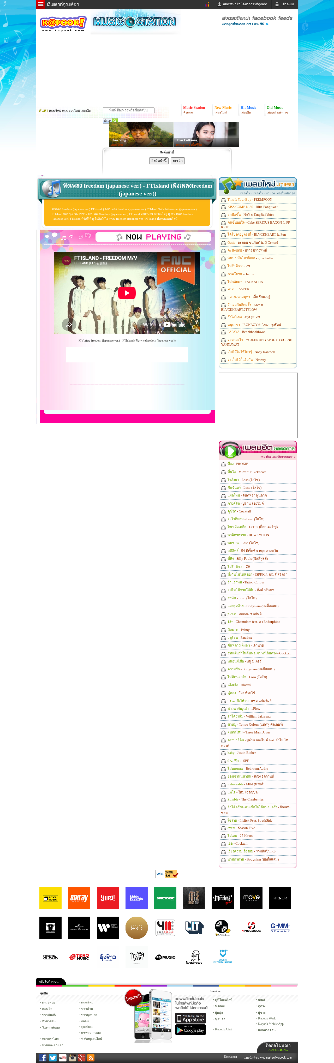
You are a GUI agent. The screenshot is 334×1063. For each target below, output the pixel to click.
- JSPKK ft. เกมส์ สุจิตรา (257, 574)
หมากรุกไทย (258, 986)
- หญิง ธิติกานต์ (250, 776)
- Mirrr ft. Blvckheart (246, 472)
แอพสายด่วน (267, 1030)
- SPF (238, 761)
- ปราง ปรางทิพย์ (247, 250)
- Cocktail (239, 511)
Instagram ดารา (180, 986)
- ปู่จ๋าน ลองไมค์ (245, 503)
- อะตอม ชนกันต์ (244, 614)
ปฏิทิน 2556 (101, 986)
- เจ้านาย (245, 645)
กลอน (206, 986)
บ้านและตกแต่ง (52, 1045)
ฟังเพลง (220, 1006)
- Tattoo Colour (245, 582)
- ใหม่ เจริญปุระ (243, 792)
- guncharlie (250, 258)
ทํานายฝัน (49, 1021)
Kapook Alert (223, 1029)
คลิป (49, 986)
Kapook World (267, 1018)
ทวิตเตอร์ (154, 986)
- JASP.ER (238, 289)
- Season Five (241, 828)
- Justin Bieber (241, 753)
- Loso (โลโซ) (243, 480)
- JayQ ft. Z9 (243, 317)
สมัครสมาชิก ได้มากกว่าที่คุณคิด (245, 4)
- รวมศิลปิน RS (251, 851)
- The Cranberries (245, 799)
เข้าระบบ (288, 4)
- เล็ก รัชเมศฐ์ (248, 297)
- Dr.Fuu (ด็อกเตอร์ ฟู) (252, 527)
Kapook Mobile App (271, 1024)
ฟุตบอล (220, 1019)
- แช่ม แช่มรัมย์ (249, 701)
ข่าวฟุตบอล (89, 1015)
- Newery (246, 360)
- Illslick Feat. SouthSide (249, 820)
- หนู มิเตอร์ (244, 661)
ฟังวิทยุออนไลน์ (91, 1039)
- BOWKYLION (248, 535)
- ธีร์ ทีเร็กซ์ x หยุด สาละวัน (252, 551)
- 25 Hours (240, 836)
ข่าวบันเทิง (49, 1015)
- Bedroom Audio (247, 769)
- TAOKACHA (245, 282)
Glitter (284, 986)
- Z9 (238, 266)
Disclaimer (230, 1057)
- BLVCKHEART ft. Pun (256, 234)
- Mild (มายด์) (245, 784)
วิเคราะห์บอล (51, 1027)
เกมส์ (261, 999)
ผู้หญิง (219, 1012)
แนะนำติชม (252, 1058)
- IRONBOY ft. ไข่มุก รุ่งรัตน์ (254, 325)
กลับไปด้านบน (48, 981)
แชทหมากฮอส (232, 986)
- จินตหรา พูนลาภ (247, 495)
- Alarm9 (239, 685)
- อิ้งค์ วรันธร (250, 590)
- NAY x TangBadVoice (250, 215)
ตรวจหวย (48, 1002)
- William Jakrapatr (249, 716)
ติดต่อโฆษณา (278, 1047)
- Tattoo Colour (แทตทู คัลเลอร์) (255, 724)
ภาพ (75, 986)
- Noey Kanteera (251, 352)
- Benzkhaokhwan (246, 332)
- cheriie (240, 274)
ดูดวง (262, 1006)
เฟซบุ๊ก (128, 986)
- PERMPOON (249, 199)
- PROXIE (237, 464)
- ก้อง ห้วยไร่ (241, 693)
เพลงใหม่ (87, 1002)
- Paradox (239, 638)
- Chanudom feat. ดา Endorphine (253, 622)
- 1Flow (243, 708)
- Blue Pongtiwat (252, 207)
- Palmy (238, 630)
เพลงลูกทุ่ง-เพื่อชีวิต (189, 145)
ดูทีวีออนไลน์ (223, 999)
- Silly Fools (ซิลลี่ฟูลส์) (247, 558)
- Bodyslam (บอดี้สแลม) (252, 606)
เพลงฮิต (47, 1009)
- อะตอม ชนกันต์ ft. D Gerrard (252, 242)
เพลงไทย (117, 145)
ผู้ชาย (262, 1012)
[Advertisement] (127, 354)
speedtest (86, 1027)
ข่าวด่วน (87, 1009)
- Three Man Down (248, 732)
